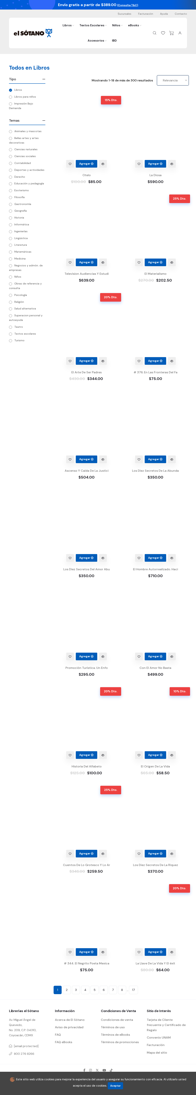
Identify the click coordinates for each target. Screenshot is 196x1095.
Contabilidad (22, 163)
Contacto (181, 13)
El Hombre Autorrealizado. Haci (155, 569)
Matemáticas (22, 251)
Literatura (20, 245)
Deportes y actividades (29, 170)
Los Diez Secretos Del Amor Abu (86, 569)
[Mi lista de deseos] (163, 33)
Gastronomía (22, 204)
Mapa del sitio (157, 1053)
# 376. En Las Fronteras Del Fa (155, 372)
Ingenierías (21, 231)
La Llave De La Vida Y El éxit (155, 963)
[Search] (154, 33)
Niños (116, 25)
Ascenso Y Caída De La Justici (87, 471)
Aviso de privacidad (69, 1027)
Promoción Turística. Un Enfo (86, 668)
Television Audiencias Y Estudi (87, 274)
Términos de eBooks (115, 1035)
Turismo (19, 340)
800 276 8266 (24, 1054)
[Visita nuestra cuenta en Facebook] (84, 1070)
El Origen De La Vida (155, 766)
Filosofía (19, 197)
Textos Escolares (91, 25)
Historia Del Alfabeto (87, 766)
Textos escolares (25, 333)
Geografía (20, 210)
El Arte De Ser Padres (86, 372)
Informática (21, 224)
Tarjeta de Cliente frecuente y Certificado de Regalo (166, 1025)
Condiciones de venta (117, 1020)
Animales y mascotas (28, 131)
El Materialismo (156, 274)
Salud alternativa (25, 308)
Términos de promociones (120, 1042)
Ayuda (164, 13)
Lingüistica (21, 238)
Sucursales (124, 13)
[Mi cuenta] (180, 33)
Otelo (86, 175)
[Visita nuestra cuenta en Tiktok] (111, 1070)
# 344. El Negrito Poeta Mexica (86, 963)
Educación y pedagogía (29, 183)
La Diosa (155, 175)
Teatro (18, 327)
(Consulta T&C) (127, 5)
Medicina (20, 258)
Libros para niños (25, 96)
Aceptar (115, 1085)
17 (133, 990)
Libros (67, 25)
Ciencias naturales (26, 149)
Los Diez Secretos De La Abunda (155, 471)
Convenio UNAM (159, 1038)
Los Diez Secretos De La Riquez (155, 865)
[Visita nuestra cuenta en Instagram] (90, 1070)
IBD (114, 41)
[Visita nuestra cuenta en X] (97, 1070)
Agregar (85, 163)
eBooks (133, 25)
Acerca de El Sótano (70, 1020)
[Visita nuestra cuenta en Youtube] (104, 1070)
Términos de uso (113, 1027)
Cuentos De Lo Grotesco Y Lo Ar (86, 865)
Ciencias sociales (25, 156)
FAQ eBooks (63, 1042)
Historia (19, 217)
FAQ (58, 1035)
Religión (19, 302)
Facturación (145, 13)
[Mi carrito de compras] (171, 33)
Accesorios (96, 41)
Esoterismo (21, 190)
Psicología (20, 295)
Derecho (19, 176)
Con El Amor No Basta (155, 668)
